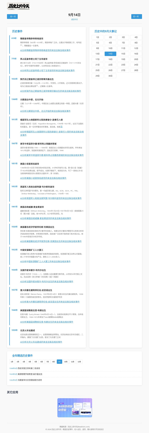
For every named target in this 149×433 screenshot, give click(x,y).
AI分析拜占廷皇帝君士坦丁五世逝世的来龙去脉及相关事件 (47, 70)
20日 (136, 59)
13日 (98, 53)
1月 (12, 362)
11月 (72, 362)
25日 (98, 70)
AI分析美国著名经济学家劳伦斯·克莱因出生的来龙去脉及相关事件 (51, 241)
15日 (123, 53)
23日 (123, 64)
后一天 (136, 16)
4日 (136, 37)
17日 (98, 59)
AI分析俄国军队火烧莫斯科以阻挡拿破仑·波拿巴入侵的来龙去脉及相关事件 (52, 133)
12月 (79, 362)
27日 (123, 70)
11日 (123, 48)
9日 (97, 48)
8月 (53, 362)
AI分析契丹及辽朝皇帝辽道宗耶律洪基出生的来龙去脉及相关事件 (50, 91)
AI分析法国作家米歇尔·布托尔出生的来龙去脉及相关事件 (46, 281)
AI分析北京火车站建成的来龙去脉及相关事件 (41, 342)
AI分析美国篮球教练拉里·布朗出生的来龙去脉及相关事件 (46, 322)
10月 (65, 362)
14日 (110, 53)
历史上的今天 (74, 6)
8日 (136, 42)
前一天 (13, 16)
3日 (123, 37)
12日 (136, 48)
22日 (110, 64)
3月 (24, 362)
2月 (18, 362)
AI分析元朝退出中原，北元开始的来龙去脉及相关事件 (45, 111)
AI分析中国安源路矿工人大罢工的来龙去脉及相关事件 (45, 261)
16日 (136, 53)
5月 (36, 362)
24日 (136, 64)
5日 (97, 42)
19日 (123, 59)
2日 (110, 37)
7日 (123, 42)
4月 (30, 362)
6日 (110, 42)
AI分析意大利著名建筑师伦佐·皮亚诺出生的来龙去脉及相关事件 (50, 301)
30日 (110, 76)
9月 (59, 362)
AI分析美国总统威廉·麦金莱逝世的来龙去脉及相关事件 (45, 218)
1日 (97, 37)
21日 (98, 64)
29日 (98, 76)
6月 (42, 362)
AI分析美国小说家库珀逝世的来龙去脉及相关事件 (43, 178)
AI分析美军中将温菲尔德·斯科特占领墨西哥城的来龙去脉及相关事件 (52, 155)
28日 (136, 70)
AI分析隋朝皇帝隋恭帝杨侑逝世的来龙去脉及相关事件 (45, 50)
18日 (110, 59)
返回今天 (74, 19)
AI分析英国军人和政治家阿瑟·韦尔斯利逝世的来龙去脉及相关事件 (51, 198)
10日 (110, 48)
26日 (110, 70)
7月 (47, 362)
